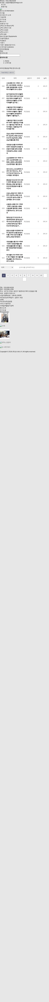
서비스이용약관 (5, 303)
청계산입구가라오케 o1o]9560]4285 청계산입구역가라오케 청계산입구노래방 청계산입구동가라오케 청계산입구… (14, 222)
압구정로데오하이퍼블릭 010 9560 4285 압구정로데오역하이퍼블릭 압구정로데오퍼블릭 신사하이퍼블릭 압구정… (14, 98)
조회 (38, 78)
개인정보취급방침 (6, 301)
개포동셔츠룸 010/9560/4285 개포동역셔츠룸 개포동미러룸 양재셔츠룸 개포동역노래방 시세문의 (14, 149)
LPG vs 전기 (4, 32)
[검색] (16, 267)
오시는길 (3, 19)
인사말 (2, 13)
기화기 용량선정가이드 (7, 45)
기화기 (2, 43)
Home (7, 61)
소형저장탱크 (4, 38)
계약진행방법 (4, 49)
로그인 (3, 4)
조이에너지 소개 (5, 15)
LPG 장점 (3, 34)
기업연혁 (3, 17)
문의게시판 (4, 53)
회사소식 (3, 21)
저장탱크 (3, 41)
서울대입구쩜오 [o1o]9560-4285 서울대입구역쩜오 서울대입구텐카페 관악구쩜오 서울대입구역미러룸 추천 (14, 125)
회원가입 (4, 7)
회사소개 (3, 308)
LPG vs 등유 (4, 30)
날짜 (45, 78)
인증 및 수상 (4, 23)
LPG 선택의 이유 (5, 28)
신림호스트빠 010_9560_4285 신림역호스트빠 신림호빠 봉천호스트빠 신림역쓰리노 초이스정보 (14, 208)
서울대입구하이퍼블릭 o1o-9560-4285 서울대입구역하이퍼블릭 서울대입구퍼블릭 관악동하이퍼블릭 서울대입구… (14, 111)
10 (41, 275)
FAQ (1, 51)
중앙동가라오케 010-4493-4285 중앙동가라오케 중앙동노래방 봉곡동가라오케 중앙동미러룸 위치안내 (14, 184)
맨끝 (24, 279)
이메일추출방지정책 (7, 306)
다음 (45, 275)
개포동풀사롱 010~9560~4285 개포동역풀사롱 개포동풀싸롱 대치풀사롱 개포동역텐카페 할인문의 (14, 246)
